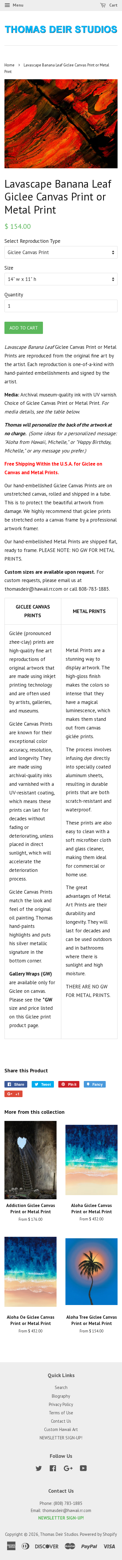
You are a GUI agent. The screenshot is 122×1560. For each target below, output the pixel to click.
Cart (113, 5)
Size (8, 268)
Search (61, 1387)
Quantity (13, 294)
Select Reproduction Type (32, 241)
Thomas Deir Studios (59, 1534)
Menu (17, 5)
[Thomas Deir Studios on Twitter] (39, 1469)
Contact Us (61, 1421)
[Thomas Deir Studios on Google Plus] (68, 1469)
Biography (61, 1396)
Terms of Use (61, 1413)
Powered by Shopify (98, 1534)
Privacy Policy (61, 1404)
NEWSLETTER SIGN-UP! (61, 1438)
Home (9, 65)
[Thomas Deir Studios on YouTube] (83, 1469)
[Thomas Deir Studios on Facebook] (52, 1469)
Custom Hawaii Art (61, 1429)
